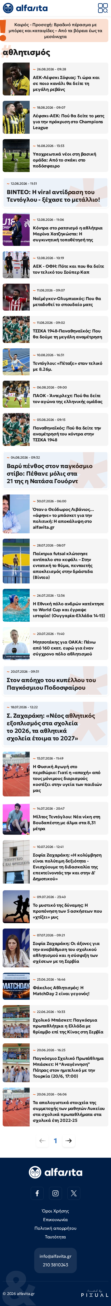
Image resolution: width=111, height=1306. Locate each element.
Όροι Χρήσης (55, 1211)
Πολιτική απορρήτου (55, 1228)
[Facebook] (37, 1193)
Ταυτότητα (55, 1236)
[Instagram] (55, 1193)
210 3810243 (55, 1264)
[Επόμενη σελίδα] (69, 1141)
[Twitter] (74, 1193)
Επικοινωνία (55, 1219)
